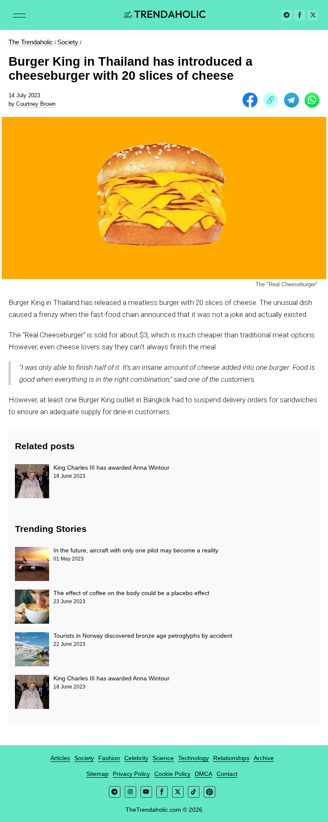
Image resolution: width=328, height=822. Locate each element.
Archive (264, 758)
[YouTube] (146, 792)
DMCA (203, 773)
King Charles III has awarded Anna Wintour (111, 467)
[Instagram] (130, 792)
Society (84, 758)
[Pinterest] (209, 792)
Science (163, 758)
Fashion (109, 758)
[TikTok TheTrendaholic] (193, 792)
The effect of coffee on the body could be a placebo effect (131, 593)
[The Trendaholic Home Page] (164, 15)
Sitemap (97, 773)
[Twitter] (313, 15)
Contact (227, 773)
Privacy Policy (131, 773)
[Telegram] (286, 15)
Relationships (231, 758)
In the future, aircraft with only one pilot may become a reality (135, 550)
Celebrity (136, 758)
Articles (60, 758)
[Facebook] (299, 15)
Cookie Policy (172, 773)
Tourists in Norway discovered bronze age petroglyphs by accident (142, 635)
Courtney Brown (36, 104)
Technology (193, 758)
